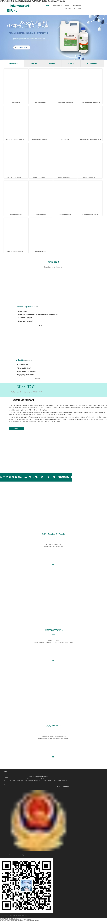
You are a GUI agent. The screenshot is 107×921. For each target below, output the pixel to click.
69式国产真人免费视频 (26, 920)
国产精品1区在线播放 (19, 920)
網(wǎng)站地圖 (4, 915)
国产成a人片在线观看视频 (12, 920)
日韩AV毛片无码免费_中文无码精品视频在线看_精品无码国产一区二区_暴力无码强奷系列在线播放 (32, 1)
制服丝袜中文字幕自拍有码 (34, 920)
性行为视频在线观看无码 (4, 920)
